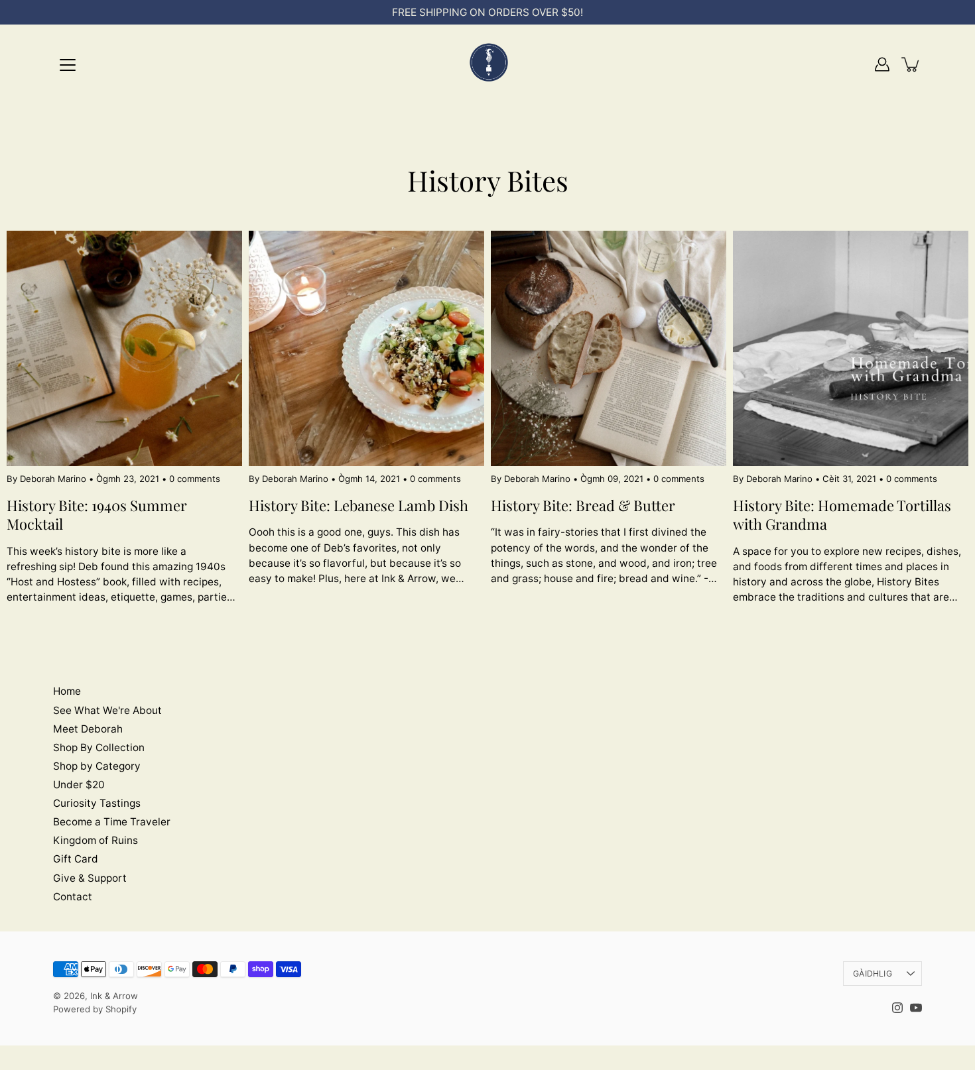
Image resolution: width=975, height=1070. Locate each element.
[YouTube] (916, 1007)
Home (67, 691)
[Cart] (911, 64)
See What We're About (107, 710)
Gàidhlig (872, 974)
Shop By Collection (99, 747)
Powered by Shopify (95, 1009)
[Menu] (67, 65)
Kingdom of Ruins (95, 840)
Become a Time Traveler (111, 821)
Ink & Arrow (114, 995)
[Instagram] (897, 1007)
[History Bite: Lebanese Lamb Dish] (366, 348)
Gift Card (75, 859)
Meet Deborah (88, 729)
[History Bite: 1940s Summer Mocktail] (124, 348)
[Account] (882, 64)
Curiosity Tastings (97, 803)
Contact (72, 896)
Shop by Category (97, 766)
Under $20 (79, 784)
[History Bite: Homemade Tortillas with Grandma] (850, 348)
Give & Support (90, 878)
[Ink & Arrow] (487, 64)
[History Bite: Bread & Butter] (608, 348)
